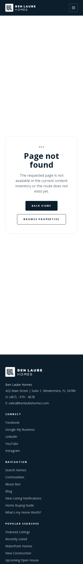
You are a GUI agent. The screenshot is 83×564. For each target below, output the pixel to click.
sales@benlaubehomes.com (29, 403)
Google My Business (20, 429)
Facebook (12, 422)
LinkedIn (11, 436)
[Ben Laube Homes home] (20, 8)
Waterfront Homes (18, 546)
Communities (14, 477)
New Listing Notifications (23, 498)
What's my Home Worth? (23, 512)
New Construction (18, 553)
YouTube (11, 444)
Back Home (41, 205)
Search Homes (15, 470)
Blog (8, 491)
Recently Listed (16, 539)
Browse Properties (41, 219)
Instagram (12, 451)
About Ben (13, 484)
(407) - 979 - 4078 (22, 397)
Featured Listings (17, 532)
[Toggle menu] (73, 8)
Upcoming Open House (22, 560)
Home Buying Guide (19, 505)
